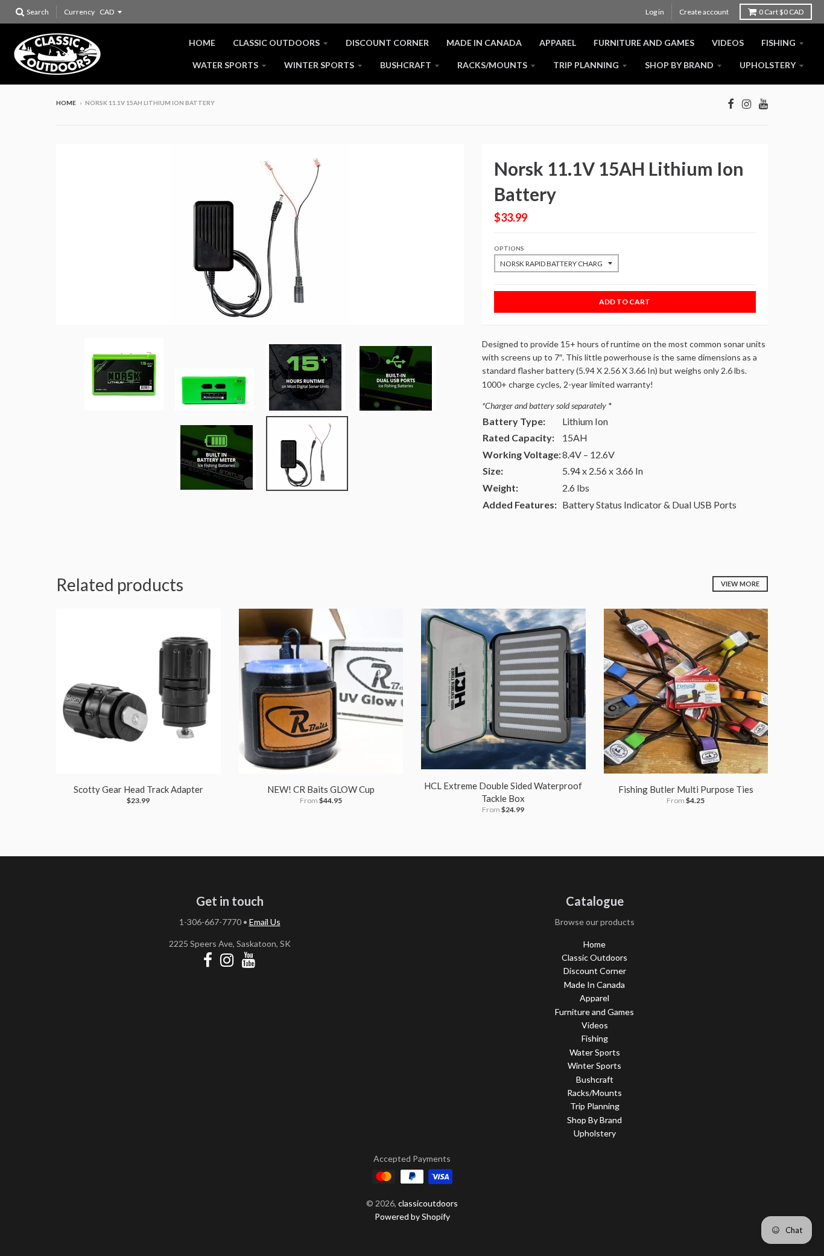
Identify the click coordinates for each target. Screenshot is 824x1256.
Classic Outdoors (276, 42)
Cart (781, 11)
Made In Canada (484, 42)
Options (509, 248)
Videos (728, 42)
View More (740, 584)
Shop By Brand (679, 65)
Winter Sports (319, 65)
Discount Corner (387, 42)
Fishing (778, 42)
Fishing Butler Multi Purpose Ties (685, 789)
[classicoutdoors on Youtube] (763, 103)
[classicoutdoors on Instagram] (746, 103)
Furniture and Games (644, 42)
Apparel (557, 42)
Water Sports (225, 65)
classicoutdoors (428, 1203)
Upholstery (768, 65)
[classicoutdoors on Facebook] (730, 103)
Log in (654, 11)
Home (202, 42)
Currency (79, 11)
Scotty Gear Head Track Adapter (138, 789)
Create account (704, 11)
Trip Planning (586, 65)
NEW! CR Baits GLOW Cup (321, 789)
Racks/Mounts (492, 65)
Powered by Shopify (412, 1216)
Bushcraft (405, 65)
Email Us (264, 922)
